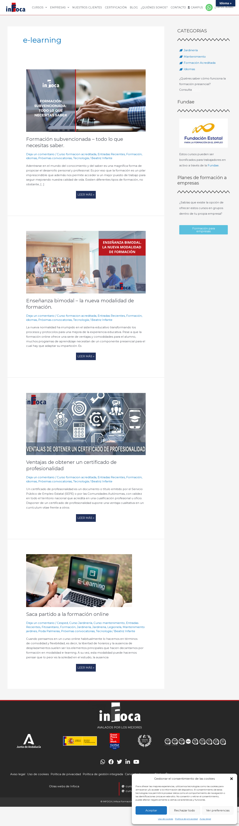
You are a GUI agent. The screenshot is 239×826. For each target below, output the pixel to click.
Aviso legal (205, 818)
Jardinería (84, 627)
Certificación (116, 7)
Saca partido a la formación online (67, 614)
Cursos (38, 7)
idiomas (31, 158)
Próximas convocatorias (55, 158)
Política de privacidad (186, 818)
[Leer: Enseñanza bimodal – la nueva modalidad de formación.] (86, 262)
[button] (231, 779)
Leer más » (86, 193)
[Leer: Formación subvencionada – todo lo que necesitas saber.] (86, 100)
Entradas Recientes (111, 154)
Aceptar (151, 810)
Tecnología (81, 158)
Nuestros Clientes (87, 7)
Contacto (178, 7)
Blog (134, 7)
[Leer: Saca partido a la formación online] (79, 580)
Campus (197, 7)
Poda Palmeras (49, 631)
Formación (134, 154)
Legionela (114, 627)
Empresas (58, 7)
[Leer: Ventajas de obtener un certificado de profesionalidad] (86, 423)
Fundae (213, 165)
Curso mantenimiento (109, 623)
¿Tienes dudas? (224, 7)
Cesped (62, 623)
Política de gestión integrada (103, 774)
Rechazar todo (184, 810)
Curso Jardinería (80, 623)
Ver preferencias (217, 810)
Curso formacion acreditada (76, 154)
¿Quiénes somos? (154, 7)
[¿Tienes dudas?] (209, 7)
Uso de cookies (165, 818)
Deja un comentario (40, 154)
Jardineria (99, 627)
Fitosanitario (50, 627)
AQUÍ (196, 89)
